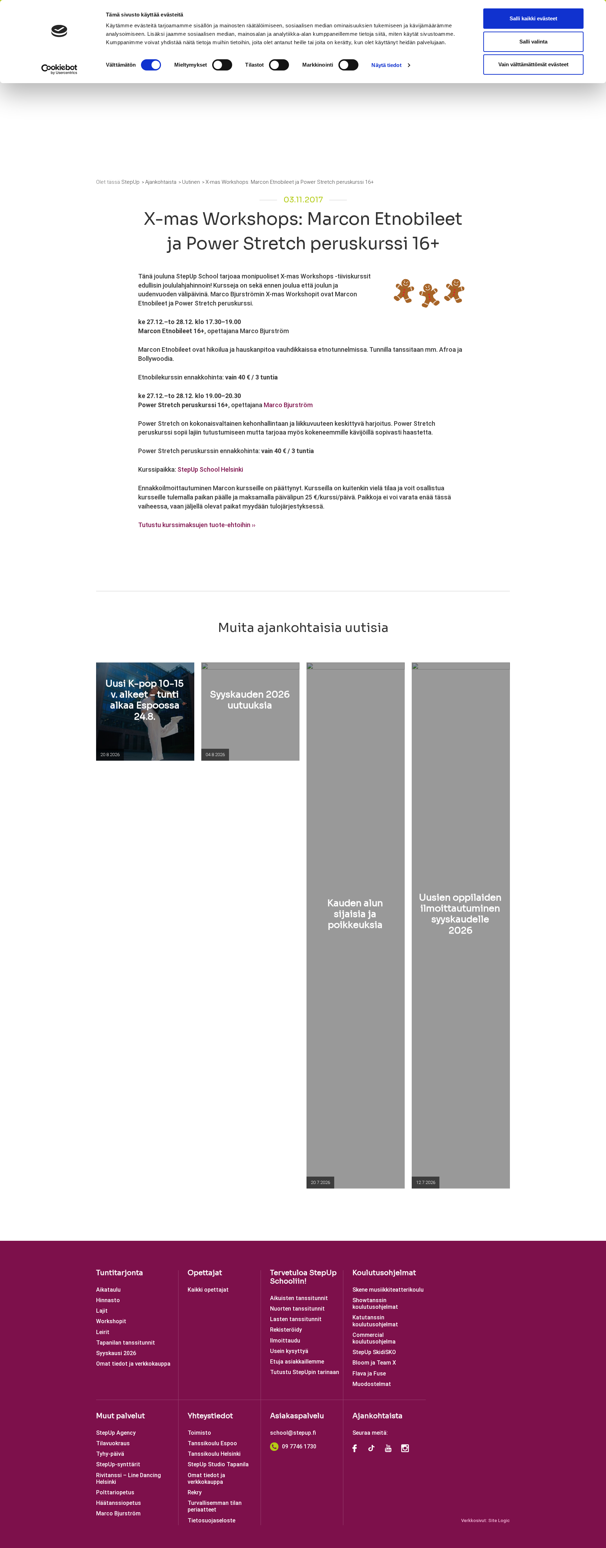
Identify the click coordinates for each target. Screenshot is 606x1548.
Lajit (102, 1310)
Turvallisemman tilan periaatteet (215, 1506)
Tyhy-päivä (110, 1454)
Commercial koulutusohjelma (374, 1338)
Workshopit (111, 1321)
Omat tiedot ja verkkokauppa (133, 1363)
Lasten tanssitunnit (296, 1319)
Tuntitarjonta (119, 1272)
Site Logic (499, 1520)
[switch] (222, 64)
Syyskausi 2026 (116, 1353)
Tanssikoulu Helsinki (214, 1454)
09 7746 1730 (299, 1446)
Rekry (195, 1492)
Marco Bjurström (288, 405)
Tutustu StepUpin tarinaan (304, 1372)
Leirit (102, 1332)
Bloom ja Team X (374, 1362)
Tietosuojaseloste (211, 1520)
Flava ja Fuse (369, 1373)
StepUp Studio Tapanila (218, 1464)
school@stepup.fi (293, 1432)
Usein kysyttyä (289, 1351)
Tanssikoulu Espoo (212, 1443)
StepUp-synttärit (118, 1464)
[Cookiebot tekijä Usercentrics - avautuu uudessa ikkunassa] (59, 69)
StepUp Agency (116, 1432)
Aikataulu (108, 1289)
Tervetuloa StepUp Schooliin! (303, 1277)
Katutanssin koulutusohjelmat (375, 1320)
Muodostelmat (371, 1384)
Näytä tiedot (386, 65)
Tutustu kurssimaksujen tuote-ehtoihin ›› (196, 525)
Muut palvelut (120, 1416)
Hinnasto (108, 1300)
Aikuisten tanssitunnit (299, 1298)
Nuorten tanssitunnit (297, 1308)
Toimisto (199, 1432)
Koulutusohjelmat (384, 1272)
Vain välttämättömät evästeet (533, 64)
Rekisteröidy (286, 1329)
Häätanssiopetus (118, 1503)
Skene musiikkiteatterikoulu (388, 1289)
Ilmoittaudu (285, 1340)
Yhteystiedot (210, 1416)
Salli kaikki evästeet (533, 18)
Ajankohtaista (377, 1416)
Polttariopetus (115, 1492)
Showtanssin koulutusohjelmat (375, 1303)
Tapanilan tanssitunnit (125, 1342)
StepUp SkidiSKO (374, 1352)
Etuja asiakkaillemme (297, 1361)
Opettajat (205, 1272)
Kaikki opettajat (208, 1289)
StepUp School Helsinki (210, 469)
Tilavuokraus (113, 1443)
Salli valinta (533, 42)
